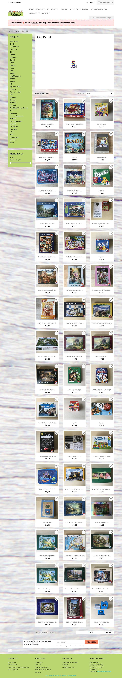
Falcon (12, 55)
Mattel (12, 81)
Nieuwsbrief (52, 9)
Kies (100, 93)
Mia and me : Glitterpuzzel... (74, 257)
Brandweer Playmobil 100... (47, 190)
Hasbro (12, 65)
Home (31, 9)
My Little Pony (15, 87)
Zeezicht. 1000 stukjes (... (74, 622)
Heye (12, 68)
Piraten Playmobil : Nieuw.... (74, 224)
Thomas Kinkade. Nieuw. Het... (74, 356)
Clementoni (14, 47)
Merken (15, 37)
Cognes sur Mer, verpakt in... (47, 622)
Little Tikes (14, 127)
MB (11, 84)
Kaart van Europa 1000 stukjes (75, 556)
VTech (12, 132)
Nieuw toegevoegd (99, 9)
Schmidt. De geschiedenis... (47, 290)
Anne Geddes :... (47, 522)
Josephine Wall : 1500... (74, 190)
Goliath (12, 60)
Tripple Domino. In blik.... (74, 456)
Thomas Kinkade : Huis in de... (74, 589)
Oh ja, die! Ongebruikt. (101, 622)
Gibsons (13, 57)
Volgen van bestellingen (70, 662)
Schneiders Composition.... (47, 556)
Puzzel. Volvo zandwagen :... (74, 489)
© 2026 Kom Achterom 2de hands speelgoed (61, 675)
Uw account (67, 659)
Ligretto (74, 423)
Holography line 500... (101, 522)
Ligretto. (101, 190)
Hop (11, 71)
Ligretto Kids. (101, 124)
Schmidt (13, 105)
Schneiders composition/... (47, 589)
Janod (12, 73)
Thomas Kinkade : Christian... (74, 522)
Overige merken (16, 121)
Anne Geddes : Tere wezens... (102, 489)
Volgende (109, 632)
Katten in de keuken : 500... (74, 323)
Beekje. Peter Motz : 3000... (47, 356)
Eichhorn (13, 49)
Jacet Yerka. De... (101, 157)
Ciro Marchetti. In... (47, 124)
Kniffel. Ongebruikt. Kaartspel (101, 390)
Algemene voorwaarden (43, 669)
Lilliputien (13, 113)
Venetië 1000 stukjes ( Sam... (101, 589)
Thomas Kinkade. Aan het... (102, 556)
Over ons (64, 9)
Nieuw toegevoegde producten (18, 667)
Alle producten (13, 669)
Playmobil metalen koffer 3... (47, 489)
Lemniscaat (14, 137)
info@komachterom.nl (104, 671)
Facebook (10, 650)
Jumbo (12, 79)
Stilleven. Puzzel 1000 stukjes (101, 290)
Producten (40, 9)
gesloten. (34, 23)
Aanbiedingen (12, 665)
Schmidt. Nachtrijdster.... (74, 290)
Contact (45, 13)
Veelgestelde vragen (79, 9)
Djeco (12, 52)
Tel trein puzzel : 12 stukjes (102, 456)
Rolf (11, 95)
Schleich (13, 140)
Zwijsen (13, 119)
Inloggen (65, 665)
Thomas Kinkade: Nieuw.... (47, 390)
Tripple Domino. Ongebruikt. (47, 456)
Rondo (74, 157)
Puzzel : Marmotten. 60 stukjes (102, 323)
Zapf (12, 135)
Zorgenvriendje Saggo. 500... (47, 323)
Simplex (13, 100)
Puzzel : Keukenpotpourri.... (47, 257)
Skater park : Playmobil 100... (47, 157)
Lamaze (13, 124)
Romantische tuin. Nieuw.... (47, 224)
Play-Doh (13, 129)
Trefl (12, 111)
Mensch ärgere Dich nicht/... (101, 224)
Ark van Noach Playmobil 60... (74, 124)
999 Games (14, 41)
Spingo (101, 423)
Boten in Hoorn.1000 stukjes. (47, 423)
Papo (12, 143)
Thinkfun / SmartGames (19, 108)
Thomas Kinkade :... (102, 356)
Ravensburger (15, 92)
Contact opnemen (15, 2)
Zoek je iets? (34, 13)
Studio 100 (14, 103)
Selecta (13, 97)
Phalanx (13, 89)
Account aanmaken (68, 667)
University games (16, 116)
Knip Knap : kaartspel (74, 390)
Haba (12, 63)
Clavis (12, 44)
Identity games (15, 76)
